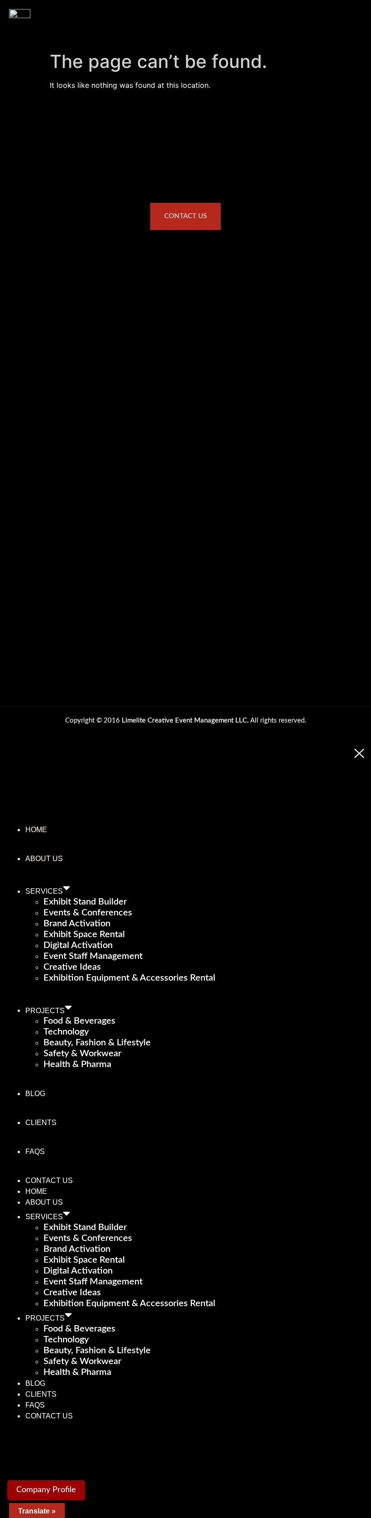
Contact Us (49, 1180)
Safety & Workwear (82, 1053)
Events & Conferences (87, 912)
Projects (45, 1010)
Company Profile (46, 1490)
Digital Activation (78, 945)
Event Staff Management (93, 956)
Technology (66, 1031)
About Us (44, 858)
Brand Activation (76, 923)
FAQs (35, 1151)
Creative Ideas (72, 967)
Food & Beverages (79, 1020)
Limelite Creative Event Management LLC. (185, 720)
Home (36, 829)
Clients (41, 1122)
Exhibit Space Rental (84, 934)
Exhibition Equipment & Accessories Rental (129, 977)
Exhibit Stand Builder (85, 901)
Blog (35, 1093)
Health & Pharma (77, 1064)
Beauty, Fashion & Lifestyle (97, 1042)
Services (44, 891)
